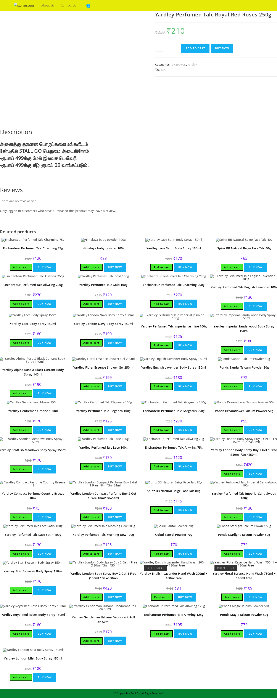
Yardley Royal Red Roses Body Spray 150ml (33, 615)
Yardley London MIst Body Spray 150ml (33, 658)
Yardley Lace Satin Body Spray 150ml (174, 248)
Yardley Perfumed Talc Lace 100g (103, 447)
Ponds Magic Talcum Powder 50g (244, 615)
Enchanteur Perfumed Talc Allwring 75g (174, 447)
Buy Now (222, 48)
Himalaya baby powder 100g (103, 248)
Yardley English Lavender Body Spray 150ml (173, 367)
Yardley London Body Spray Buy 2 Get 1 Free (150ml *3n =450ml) (103, 575)
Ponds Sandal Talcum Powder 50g (244, 367)
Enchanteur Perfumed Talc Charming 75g (33, 248)
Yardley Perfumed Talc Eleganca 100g (103, 411)
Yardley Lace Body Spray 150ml (33, 324)
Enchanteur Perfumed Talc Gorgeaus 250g (174, 411)
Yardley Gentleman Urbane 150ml (33, 411)
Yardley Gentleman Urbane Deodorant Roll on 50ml (103, 619)
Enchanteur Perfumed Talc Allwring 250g (33, 285)
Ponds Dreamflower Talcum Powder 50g (244, 411)
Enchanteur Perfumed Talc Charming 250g (174, 285)
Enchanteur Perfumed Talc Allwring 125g (173, 615)
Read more (161, 597)
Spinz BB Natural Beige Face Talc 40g (244, 248)
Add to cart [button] (21, 267)
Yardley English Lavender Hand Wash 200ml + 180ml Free (173, 575)
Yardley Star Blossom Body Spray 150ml (33, 571)
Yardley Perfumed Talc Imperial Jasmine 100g (174, 326)
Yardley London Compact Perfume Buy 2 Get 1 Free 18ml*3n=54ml (103, 495)
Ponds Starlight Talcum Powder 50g (244, 535)
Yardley (192, 64)
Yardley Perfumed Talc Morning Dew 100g (103, 535)
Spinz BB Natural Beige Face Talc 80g (173, 491)
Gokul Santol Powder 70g (173, 535)
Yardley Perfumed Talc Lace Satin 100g (33, 535)
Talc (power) (178, 64)
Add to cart (195, 48)
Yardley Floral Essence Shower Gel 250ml (103, 367)
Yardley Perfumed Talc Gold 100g (103, 285)
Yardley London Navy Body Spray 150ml (103, 324)
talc (163, 69)
